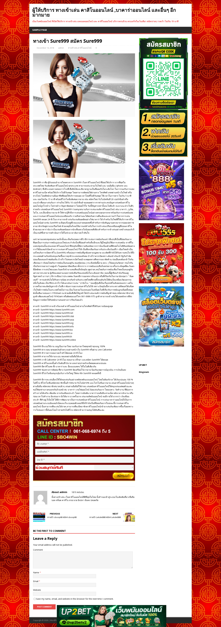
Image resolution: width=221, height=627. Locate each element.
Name (36, 572)
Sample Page (39, 29)
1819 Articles (78, 492)
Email (36, 581)
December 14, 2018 (45, 47)
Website (37, 589)
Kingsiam (144, 372)
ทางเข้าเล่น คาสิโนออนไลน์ (79, 47)
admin (61, 47)
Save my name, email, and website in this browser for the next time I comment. (75, 598)
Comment (38, 549)
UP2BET (143, 365)
